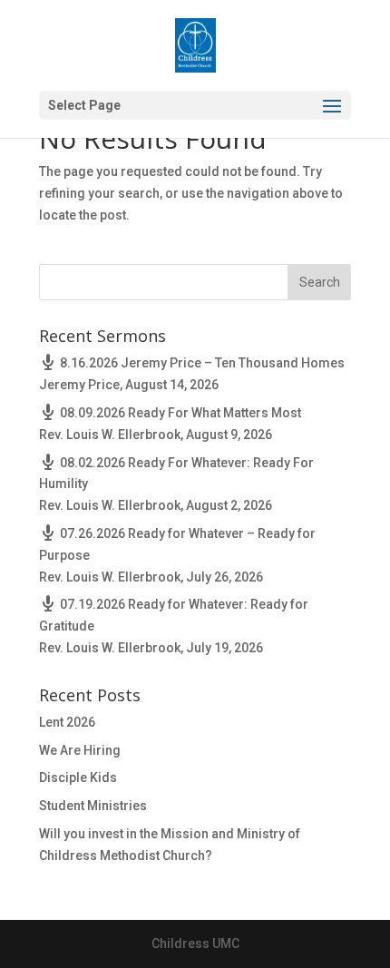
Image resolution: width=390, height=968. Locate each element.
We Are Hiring (80, 750)
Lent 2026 (67, 722)
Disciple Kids (78, 777)
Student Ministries (93, 805)
